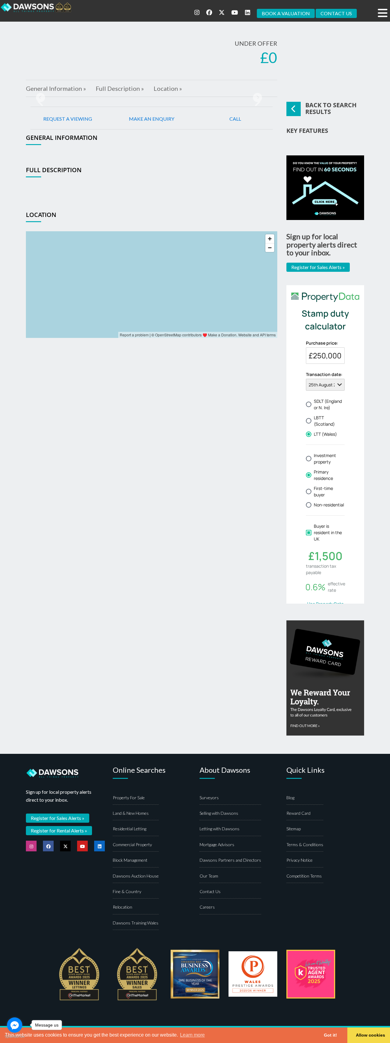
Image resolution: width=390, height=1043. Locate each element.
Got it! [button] (330, 1035)
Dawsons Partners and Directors (230, 860)
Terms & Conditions (304, 844)
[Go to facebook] (14, 1025)
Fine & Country (127, 891)
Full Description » (120, 88)
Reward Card (298, 813)
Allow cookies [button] (370, 1035)
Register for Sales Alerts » (318, 267)
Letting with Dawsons (219, 828)
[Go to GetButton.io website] (14, 1037)
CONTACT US (336, 13)
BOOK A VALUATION (286, 13)
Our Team (209, 875)
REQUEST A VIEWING (67, 119)
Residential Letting (129, 828)
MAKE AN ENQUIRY (151, 119)
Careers (207, 907)
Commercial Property (132, 844)
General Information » (56, 88)
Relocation (122, 907)
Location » (168, 88)
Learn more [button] (192, 1035)
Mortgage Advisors (217, 844)
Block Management (130, 860)
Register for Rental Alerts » (59, 830)
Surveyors (209, 797)
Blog (290, 797)
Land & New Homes (131, 813)
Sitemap (293, 828)
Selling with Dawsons (219, 813)
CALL (235, 119)
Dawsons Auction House (136, 875)
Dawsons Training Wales (135, 922)
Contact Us (210, 891)
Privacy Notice (299, 860)
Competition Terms (304, 875)
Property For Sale (129, 797)
